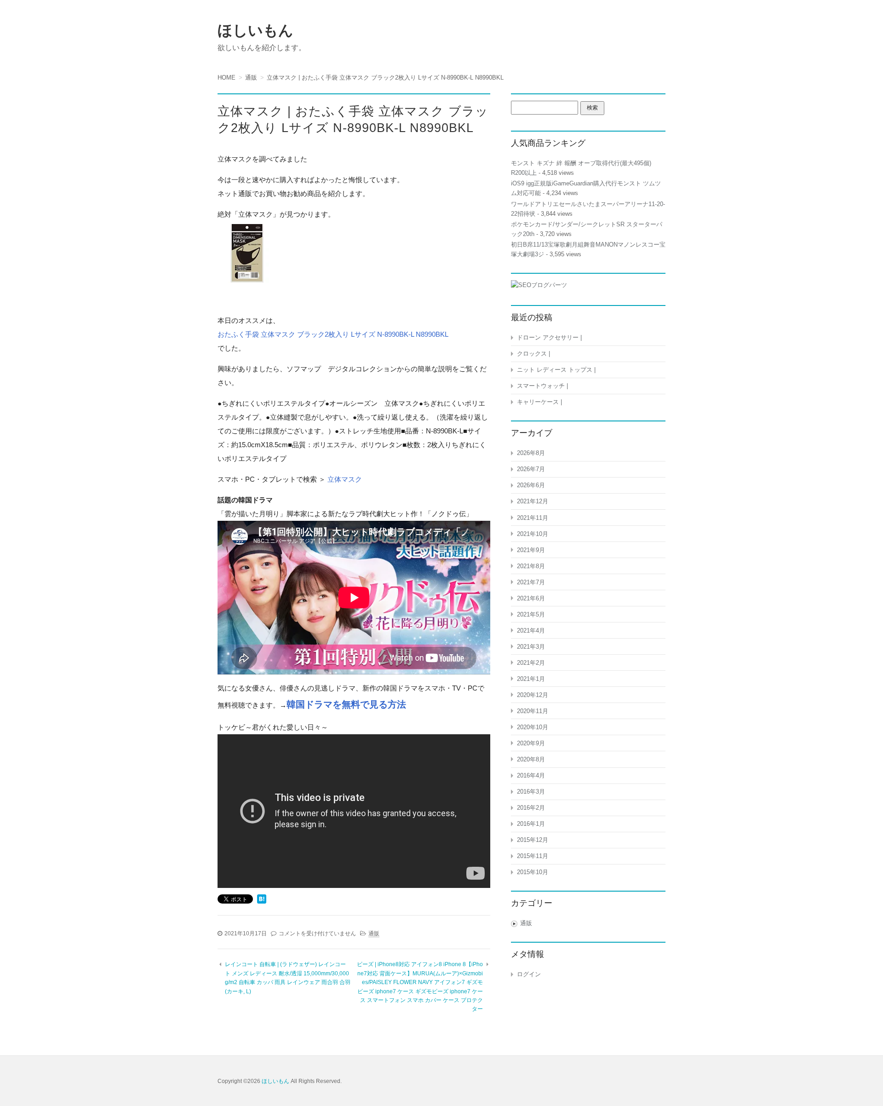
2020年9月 (531, 743)
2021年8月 (531, 566)
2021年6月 (531, 598)
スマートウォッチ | (542, 385)
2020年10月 (532, 727)
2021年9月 (531, 550)
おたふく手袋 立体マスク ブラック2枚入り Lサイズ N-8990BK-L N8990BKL (333, 334)
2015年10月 (532, 872)
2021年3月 (531, 646)
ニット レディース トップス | (556, 369)
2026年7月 (531, 469)
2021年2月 (531, 662)
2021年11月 (532, 517)
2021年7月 (531, 582)
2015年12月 (532, 839)
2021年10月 (532, 533)
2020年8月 (531, 759)
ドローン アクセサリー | (549, 337)
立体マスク (344, 479)
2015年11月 (532, 856)
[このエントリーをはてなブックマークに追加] (261, 900)
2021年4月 (531, 630)
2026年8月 (531, 452)
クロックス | (533, 353)
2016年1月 (531, 823)
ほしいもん (255, 30)
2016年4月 (531, 775)
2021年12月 (532, 501)
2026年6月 (531, 485)
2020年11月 (532, 711)
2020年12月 (532, 694)
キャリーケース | (539, 401)
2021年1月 (531, 678)
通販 (373, 933)
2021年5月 (531, 614)
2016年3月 (531, 791)
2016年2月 (531, 807)
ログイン (529, 974)
